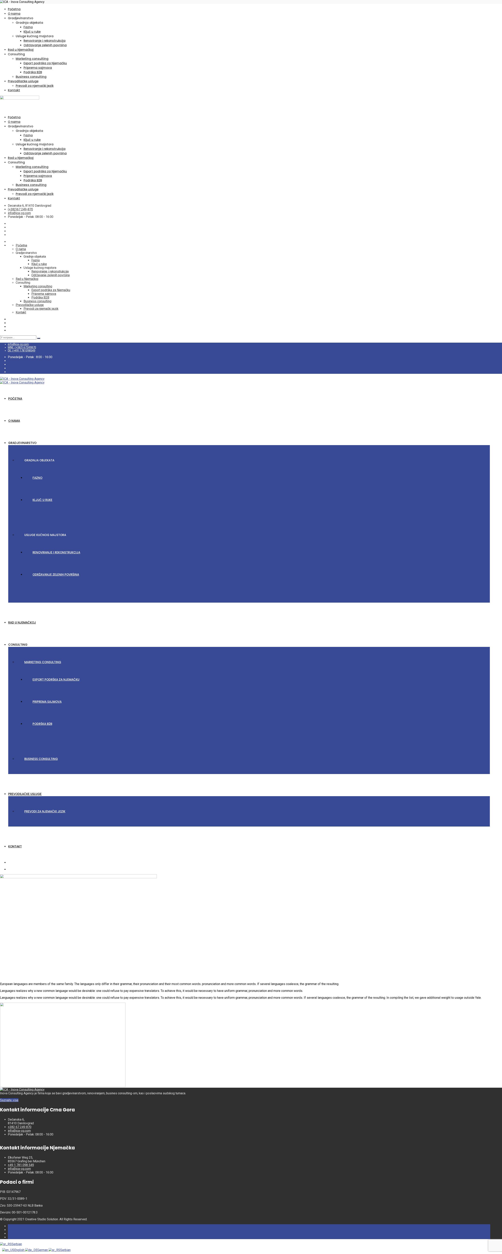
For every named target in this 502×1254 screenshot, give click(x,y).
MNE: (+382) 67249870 (22, 347)
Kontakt (14, 90)
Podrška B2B (33, 72)
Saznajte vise (9, 1100)
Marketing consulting (32, 59)
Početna (14, 9)
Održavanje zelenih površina (45, 45)
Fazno (28, 27)
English (19, 1250)
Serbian (17, 1244)
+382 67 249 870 (19, 1127)
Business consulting (31, 77)
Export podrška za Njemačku (45, 63)
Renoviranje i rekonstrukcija (44, 41)
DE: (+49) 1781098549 (21, 350)
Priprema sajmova (38, 68)
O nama (14, 14)
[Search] (38, 338)
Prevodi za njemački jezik (35, 86)
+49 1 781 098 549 (21, 1165)
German (43, 1250)
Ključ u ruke (32, 32)
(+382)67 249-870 (20, 209)
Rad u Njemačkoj (21, 50)
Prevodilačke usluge (23, 81)
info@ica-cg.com (19, 213)
